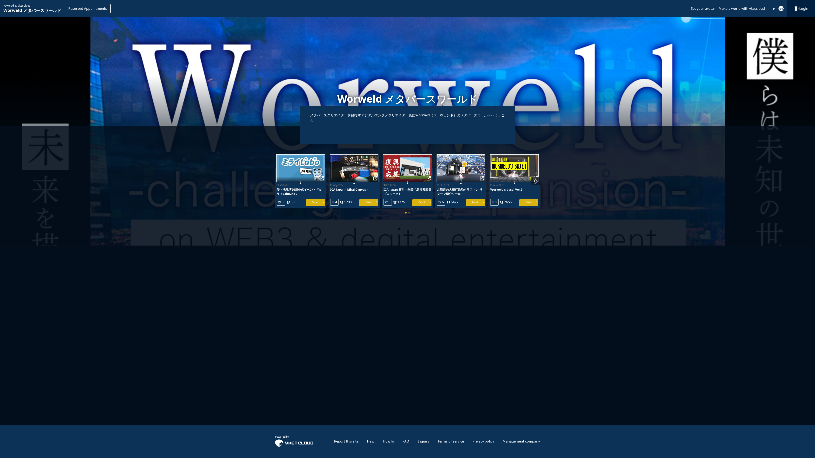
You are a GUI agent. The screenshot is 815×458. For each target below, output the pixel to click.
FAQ (406, 441)
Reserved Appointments (87, 8)
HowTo (388, 441)
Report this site (346, 441)
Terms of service (451, 441)
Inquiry (423, 441)
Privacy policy (483, 441)
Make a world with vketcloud (742, 8)
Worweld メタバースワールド (32, 10)
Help (370, 441)
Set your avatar (703, 8)
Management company (521, 441)
